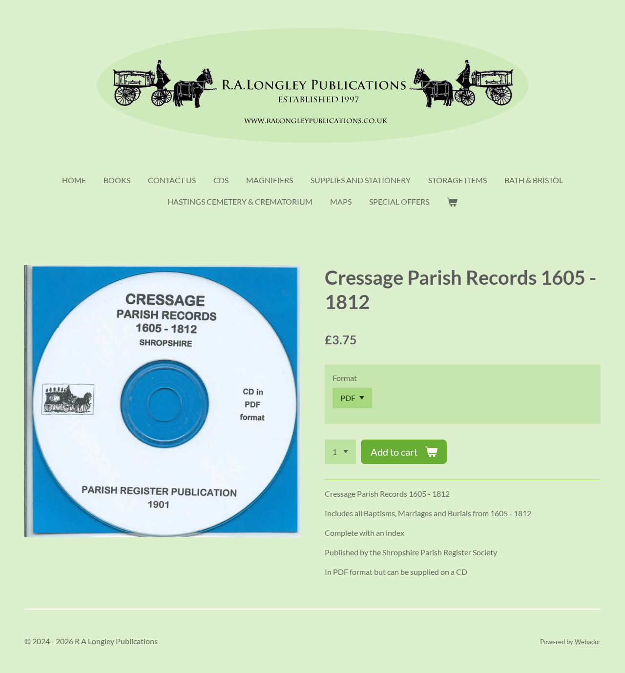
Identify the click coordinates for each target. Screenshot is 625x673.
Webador (588, 642)
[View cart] (452, 201)
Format (345, 377)
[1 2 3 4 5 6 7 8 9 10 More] (340, 452)
